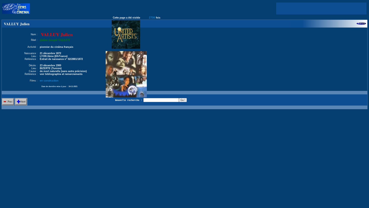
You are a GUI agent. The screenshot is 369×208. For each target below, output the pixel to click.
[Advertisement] (321, 8)
